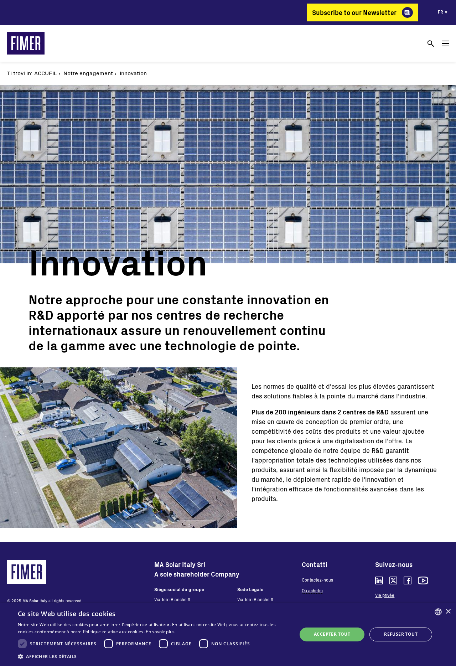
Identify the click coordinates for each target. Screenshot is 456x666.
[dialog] (228, 634)
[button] (153, 656)
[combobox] (438, 611)
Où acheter (312, 590)
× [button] (448, 611)
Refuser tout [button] (401, 634)
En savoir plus (160, 632)
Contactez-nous (317, 580)
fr (440, 12)
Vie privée (384, 595)
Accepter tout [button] (332, 634)
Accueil (45, 73)
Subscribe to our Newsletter (354, 12)
